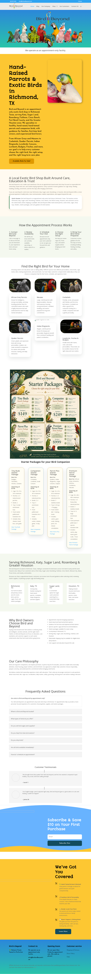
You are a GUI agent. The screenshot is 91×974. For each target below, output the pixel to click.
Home (32, 6)
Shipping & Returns (73, 950)
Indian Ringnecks (43, 326)
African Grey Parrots (19, 297)
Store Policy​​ (71, 953)
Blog (37, 6)
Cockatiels (66, 297)
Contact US (74, 6)
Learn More (63, 931)
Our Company (46, 6)
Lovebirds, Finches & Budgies (70, 339)
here (35, 967)
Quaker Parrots (17, 338)
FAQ (68, 957)
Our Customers (64, 6)
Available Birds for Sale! (21, 161)
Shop (54, 6)
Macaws (40, 297)
